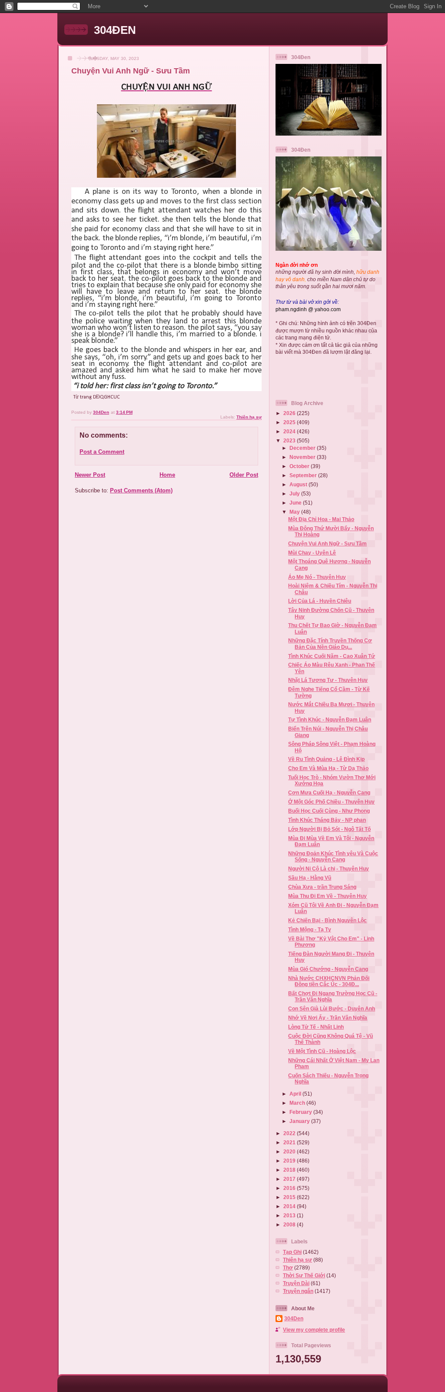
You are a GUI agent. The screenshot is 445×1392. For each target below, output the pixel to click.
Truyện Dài (296, 1283)
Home (167, 475)
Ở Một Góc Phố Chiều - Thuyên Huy (331, 801)
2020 (290, 1151)
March (297, 1103)
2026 (290, 413)
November (303, 457)
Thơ (288, 1267)
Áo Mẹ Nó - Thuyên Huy (317, 577)
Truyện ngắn (298, 1291)
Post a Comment (102, 451)
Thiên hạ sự (249, 417)
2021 (290, 1142)
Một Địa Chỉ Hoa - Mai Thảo (321, 519)
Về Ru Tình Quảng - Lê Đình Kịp (326, 759)
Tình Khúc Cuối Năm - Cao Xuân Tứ (331, 656)
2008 (290, 1224)
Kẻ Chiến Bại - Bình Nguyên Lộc (327, 920)
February (301, 1112)
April (295, 1093)
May (295, 512)
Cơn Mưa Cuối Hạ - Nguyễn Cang (329, 792)
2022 (290, 1133)
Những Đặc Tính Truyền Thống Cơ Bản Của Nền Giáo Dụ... (330, 643)
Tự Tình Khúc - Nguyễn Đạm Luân (329, 719)
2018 (290, 1170)
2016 (290, 1188)
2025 (290, 422)
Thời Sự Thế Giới (304, 1275)
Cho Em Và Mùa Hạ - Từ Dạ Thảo (328, 768)
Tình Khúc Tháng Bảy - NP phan (327, 820)
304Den (293, 1318)
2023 (290, 440)
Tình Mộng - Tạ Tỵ (309, 929)
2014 (290, 1206)
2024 (290, 431)
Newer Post (90, 475)
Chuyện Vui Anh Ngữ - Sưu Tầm (327, 543)
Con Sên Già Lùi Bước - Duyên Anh (331, 1008)
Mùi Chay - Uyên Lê (312, 552)
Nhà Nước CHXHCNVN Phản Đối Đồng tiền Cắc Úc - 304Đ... (328, 981)
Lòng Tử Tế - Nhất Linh (316, 1027)
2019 (290, 1160)
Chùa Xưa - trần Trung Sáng (322, 887)
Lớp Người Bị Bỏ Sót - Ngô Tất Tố (329, 829)
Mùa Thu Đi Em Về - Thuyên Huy (327, 896)
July (295, 493)
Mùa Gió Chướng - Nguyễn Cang (328, 969)
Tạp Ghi (292, 1252)
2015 (290, 1197)
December (303, 448)
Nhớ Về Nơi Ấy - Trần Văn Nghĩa (327, 1017)
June (296, 502)
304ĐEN (115, 30)
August (299, 484)
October (300, 466)
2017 (290, 1179)
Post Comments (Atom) (141, 490)
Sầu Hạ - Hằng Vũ (309, 877)
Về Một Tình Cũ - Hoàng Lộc (322, 1051)
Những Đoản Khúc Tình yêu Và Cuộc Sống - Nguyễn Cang (333, 856)
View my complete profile (314, 1329)
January (300, 1121)
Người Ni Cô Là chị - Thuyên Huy (328, 868)
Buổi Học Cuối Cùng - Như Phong (329, 811)
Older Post (243, 475)
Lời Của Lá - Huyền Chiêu (319, 601)
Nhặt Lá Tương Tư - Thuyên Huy (328, 680)
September (303, 475)
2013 (290, 1215)
